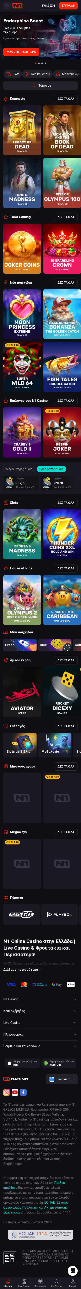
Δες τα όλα (66, 98)
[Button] (7, 5)
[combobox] (62, 1079)
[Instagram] (6, 1092)
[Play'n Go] (21, 914)
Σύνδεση (48, 5)
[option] (12, 74)
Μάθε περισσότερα (21, 51)
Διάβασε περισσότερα (20, 970)
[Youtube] (15, 1092)
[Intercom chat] (73, 1271)
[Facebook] (23, 1092)
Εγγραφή (68, 5)
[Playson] (59, 914)
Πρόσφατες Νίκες (51, 469)
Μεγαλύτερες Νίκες (19, 469)
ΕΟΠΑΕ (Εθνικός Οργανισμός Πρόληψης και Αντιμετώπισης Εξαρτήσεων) (36, 1207)
